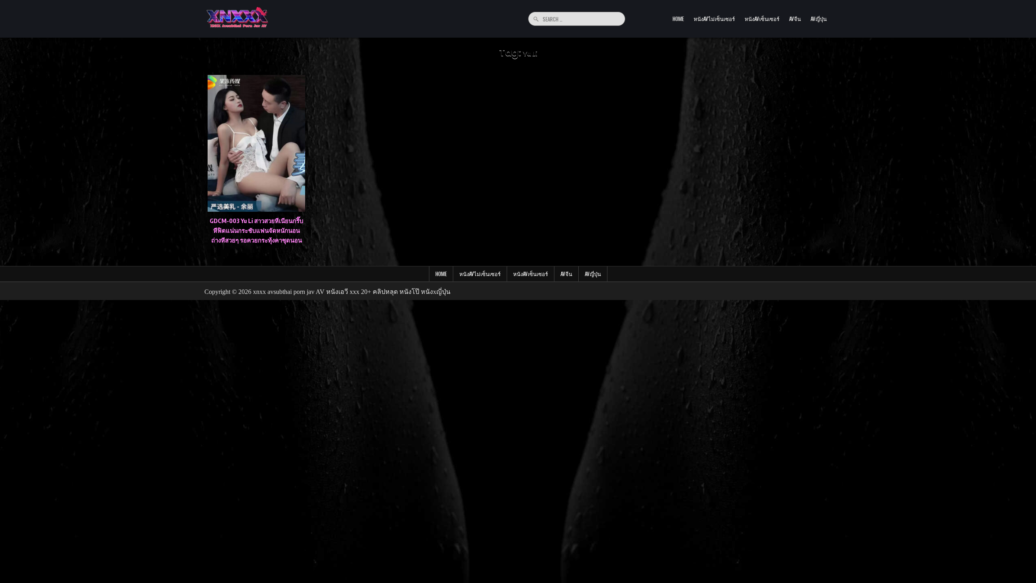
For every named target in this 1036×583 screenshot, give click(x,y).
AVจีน (795, 19)
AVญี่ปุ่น (819, 19)
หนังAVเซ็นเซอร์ (762, 19)
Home (678, 19)
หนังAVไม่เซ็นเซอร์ (714, 19)
